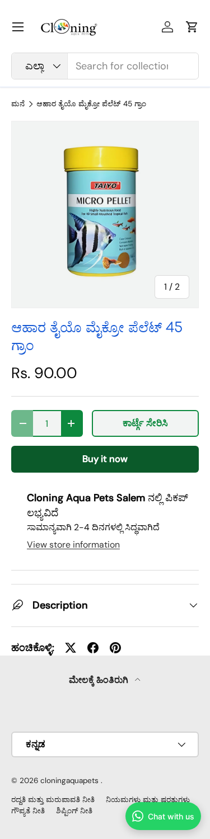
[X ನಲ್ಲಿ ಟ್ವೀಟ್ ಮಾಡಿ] (70, 648)
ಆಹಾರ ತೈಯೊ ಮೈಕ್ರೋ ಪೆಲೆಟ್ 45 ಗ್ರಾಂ (91, 104)
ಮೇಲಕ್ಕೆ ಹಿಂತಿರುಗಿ (99, 680)
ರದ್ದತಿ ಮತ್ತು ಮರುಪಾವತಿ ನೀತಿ (53, 799)
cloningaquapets (69, 780)
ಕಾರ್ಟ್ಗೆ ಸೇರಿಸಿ (145, 423)
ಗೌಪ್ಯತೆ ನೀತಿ (28, 811)
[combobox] (105, 66)
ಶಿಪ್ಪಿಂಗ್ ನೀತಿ (74, 811)
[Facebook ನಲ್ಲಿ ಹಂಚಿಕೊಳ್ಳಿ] (93, 648)
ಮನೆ (18, 104)
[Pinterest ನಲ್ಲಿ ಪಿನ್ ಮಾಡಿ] (115, 648)
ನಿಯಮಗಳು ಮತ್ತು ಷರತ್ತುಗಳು (148, 799)
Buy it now (105, 459)
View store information (73, 544)
